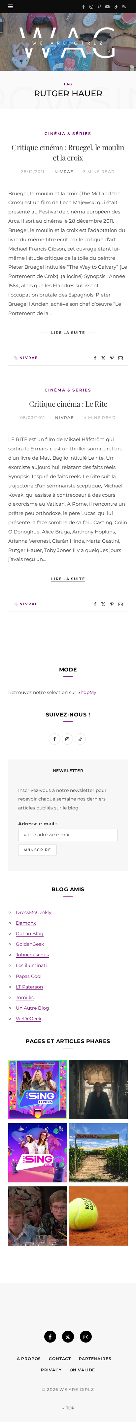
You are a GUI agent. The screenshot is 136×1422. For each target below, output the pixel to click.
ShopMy (87, 692)
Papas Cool (29, 976)
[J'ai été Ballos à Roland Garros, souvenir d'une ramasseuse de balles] (98, 1217)
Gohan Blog (30, 934)
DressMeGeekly (33, 912)
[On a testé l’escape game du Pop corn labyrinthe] (98, 1154)
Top (70, 1407)
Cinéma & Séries (68, 133)
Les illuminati (31, 965)
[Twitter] (103, 358)
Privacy (51, 1369)
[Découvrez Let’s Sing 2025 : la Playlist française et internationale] (37, 1154)
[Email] (120, 358)
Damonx (26, 923)
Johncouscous (32, 955)
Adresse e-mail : (37, 824)
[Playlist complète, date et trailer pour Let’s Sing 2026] (37, 1091)
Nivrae (64, 171)
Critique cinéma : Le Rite (68, 403)
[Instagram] (86, 1337)
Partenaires (95, 1358)
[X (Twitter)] (68, 1337)
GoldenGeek (30, 944)
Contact (60, 1358)
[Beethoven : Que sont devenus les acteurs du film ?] (37, 1217)
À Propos (29, 1358)
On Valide (82, 1369)
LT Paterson (29, 987)
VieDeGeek (28, 1019)
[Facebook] (95, 358)
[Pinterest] (112, 358)
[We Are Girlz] (68, 42)
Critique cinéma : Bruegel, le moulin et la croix (68, 152)
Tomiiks (25, 997)
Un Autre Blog (32, 1008)
